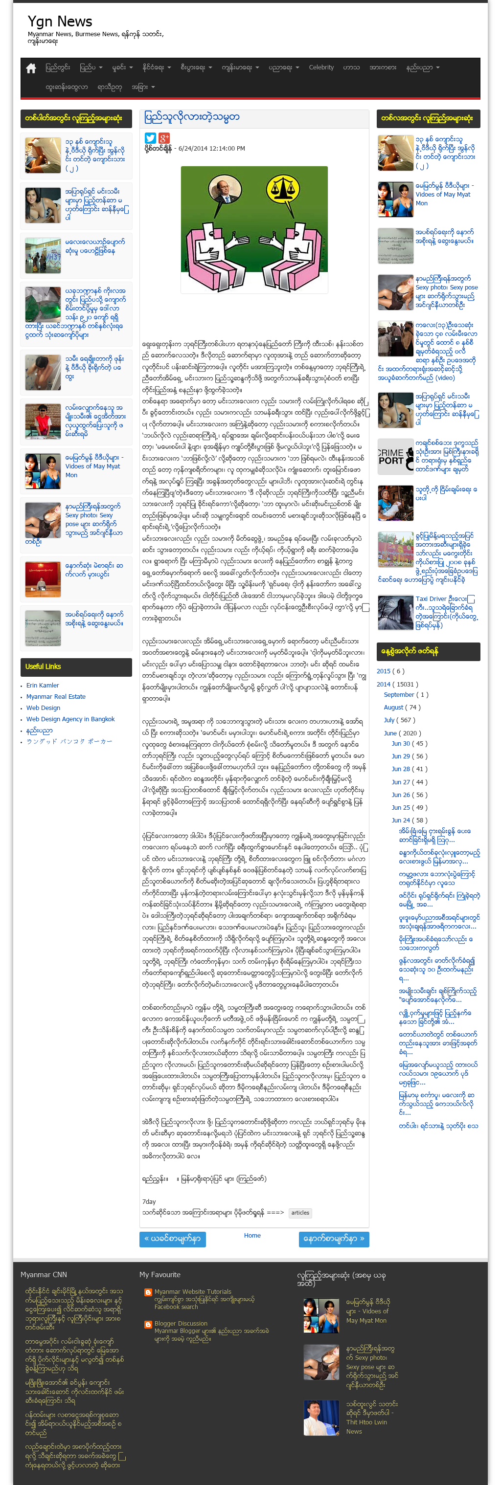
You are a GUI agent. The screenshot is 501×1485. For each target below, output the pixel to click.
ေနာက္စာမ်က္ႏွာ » (334, 1239)
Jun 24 (402, 821)
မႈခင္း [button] (120, 68)
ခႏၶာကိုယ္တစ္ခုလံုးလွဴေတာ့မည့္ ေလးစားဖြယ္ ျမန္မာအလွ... (439, 857)
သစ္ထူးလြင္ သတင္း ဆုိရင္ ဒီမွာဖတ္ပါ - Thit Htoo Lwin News (372, 1418)
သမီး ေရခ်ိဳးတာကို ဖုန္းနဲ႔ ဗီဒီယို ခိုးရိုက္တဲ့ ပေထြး (95, 368)
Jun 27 (402, 782)
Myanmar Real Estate (56, 697)
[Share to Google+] (164, 138)
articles (300, 1213)
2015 (384, 671)
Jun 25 (402, 808)
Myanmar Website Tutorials (193, 1292)
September (400, 695)
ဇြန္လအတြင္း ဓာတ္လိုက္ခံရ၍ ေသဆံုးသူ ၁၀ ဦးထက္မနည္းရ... (437, 970)
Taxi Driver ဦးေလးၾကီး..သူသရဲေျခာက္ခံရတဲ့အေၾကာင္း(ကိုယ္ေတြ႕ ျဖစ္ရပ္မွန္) (447, 612)
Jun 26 (402, 795)
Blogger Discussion (181, 1324)
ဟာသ (351, 68)
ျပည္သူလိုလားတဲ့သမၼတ (192, 118)
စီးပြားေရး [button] (194, 68)
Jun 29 (402, 757)
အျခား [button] (141, 87)
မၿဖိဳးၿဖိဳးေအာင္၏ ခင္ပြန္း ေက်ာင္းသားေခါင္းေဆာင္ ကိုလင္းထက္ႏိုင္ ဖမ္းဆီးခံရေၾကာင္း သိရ (74, 1392)
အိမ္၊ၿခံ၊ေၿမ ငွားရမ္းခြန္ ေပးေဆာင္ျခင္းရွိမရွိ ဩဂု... (435, 836)
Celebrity (321, 68)
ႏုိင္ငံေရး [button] (154, 68)
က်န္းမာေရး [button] (238, 68)
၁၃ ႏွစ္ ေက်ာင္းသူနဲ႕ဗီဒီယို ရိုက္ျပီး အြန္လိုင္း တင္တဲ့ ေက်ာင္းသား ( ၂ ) (95, 155)
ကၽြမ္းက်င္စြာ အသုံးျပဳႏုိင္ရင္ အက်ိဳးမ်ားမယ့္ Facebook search (205, 1304)
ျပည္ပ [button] (89, 68)
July (390, 720)
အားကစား (383, 68)
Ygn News (60, 23)
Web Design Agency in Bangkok (70, 719)
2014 (384, 685)
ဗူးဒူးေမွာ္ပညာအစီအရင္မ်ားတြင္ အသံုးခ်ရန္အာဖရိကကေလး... (439, 922)
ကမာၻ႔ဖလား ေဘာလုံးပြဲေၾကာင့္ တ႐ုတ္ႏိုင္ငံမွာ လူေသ (437, 879)
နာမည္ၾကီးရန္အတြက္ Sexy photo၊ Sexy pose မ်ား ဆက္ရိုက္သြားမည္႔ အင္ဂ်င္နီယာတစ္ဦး (74, 525)
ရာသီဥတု (110, 87)
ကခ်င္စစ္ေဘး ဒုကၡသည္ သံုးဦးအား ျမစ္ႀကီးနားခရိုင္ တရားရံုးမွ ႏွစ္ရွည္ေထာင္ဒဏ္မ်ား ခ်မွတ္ (447, 456)
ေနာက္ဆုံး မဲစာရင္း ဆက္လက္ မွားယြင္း (94, 570)
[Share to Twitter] (150, 138)
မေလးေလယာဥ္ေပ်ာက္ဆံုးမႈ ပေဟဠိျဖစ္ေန (95, 247)
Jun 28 (402, 769)
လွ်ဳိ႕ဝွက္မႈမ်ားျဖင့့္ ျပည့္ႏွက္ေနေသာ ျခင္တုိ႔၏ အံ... (435, 1018)
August (394, 708)
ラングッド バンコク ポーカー (69, 742)
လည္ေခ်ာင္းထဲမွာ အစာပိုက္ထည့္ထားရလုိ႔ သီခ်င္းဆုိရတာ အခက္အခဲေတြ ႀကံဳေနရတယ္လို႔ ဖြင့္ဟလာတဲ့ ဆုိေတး (73, 1456)
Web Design (43, 708)
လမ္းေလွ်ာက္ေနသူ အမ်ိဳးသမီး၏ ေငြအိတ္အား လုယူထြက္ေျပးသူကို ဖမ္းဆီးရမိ (96, 421)
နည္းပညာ (39, 731)
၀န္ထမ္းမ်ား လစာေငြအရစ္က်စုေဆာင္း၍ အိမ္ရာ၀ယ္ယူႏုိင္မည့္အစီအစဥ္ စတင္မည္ (73, 1424)
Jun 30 (402, 744)
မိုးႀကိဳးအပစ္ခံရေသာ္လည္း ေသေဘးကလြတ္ (436, 944)
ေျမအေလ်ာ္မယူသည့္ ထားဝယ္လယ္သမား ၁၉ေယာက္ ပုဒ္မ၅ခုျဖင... (438, 1074)
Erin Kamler (42, 686)
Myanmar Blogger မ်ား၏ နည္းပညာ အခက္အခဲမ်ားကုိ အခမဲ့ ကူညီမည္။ (212, 1336)
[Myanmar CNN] (31, 68)
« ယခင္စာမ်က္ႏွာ (172, 1239)
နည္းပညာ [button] (421, 68)
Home (252, 1236)
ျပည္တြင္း (58, 68)
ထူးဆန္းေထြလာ (67, 87)
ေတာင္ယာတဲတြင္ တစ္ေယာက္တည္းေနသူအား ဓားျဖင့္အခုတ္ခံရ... (438, 1044)
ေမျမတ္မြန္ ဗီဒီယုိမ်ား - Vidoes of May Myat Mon (95, 467)
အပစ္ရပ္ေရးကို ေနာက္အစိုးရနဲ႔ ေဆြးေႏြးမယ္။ (95, 619)
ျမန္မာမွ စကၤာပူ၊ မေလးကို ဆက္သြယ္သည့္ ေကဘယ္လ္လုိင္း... (437, 1104)
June (391, 734)
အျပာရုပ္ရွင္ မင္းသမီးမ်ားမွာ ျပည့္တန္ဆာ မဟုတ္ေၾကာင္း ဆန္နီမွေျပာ (95, 205)
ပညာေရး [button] (282, 68)
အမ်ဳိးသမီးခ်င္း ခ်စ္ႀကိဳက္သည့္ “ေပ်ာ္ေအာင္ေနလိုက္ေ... (438, 996)
